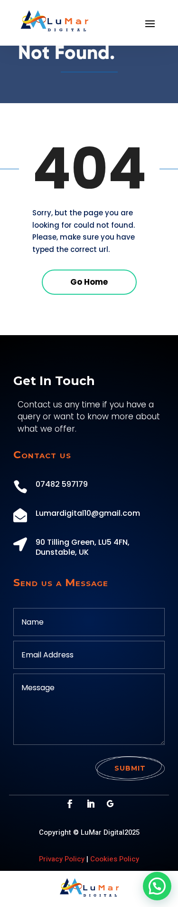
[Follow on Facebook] (69, 803)
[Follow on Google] (110, 804)
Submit (130, 768)
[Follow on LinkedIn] (90, 803)
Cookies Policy (114, 859)
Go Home (89, 282)
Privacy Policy (61, 859)
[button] (157, 886)
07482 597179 (62, 484)
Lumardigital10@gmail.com (88, 513)
